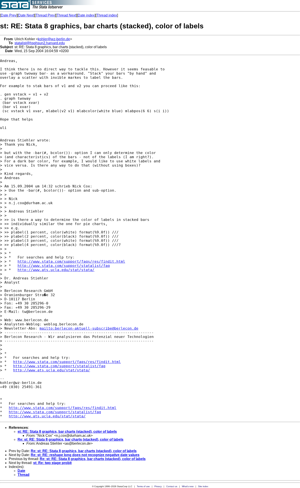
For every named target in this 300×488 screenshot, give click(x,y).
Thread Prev (45, 15)
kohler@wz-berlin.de (54, 39)
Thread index (106, 15)
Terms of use (143, 486)
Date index (86, 15)
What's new (187, 486)
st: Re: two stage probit (52, 463)
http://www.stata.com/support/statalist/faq (64, 266)
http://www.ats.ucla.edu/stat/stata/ (56, 270)
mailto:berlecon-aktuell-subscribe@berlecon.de (89, 328)
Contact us (171, 486)
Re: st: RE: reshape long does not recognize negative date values (85, 455)
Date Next (26, 15)
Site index (203, 486)
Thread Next (66, 15)
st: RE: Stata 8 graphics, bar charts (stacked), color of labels (67, 431)
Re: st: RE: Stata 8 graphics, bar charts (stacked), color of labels (70, 439)
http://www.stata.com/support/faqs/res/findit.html (71, 261)
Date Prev (8, 15)
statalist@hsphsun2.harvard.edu (39, 43)
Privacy (158, 486)
